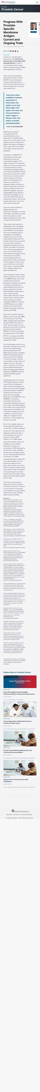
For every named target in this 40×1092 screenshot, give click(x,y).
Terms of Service (16, 814)
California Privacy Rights (12, 818)
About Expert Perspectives (26, 814)
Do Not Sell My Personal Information (25, 818)
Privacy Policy (9, 814)
